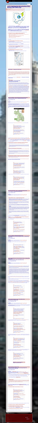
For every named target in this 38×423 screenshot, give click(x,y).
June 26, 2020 (17, 399)
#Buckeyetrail (19, 164)
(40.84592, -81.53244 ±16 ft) (19, 372)
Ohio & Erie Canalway (21, 319)
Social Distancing (18, 10)
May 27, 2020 (17, 295)
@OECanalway (15, 246)
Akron (16, 10)
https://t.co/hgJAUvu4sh (18, 355)
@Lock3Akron (23, 281)
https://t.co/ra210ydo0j (16, 394)
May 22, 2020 (17, 253)
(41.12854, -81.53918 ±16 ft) (23, 240)
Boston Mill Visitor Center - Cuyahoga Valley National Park (16, 197)
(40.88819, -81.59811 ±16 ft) (23, 303)
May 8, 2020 (17, 184)
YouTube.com (28, 419)
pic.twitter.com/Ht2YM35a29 (20, 229)
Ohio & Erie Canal (21, 374)
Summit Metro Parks (14, 10)
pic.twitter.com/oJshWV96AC (17, 397)
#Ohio (22, 393)
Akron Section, (14, 371)
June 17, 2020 (15, 315)
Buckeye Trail (8, 10)
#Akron (14, 326)
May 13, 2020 (17, 231)
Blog (9, 417)
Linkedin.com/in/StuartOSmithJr (27, 417)
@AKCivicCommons (16, 312)
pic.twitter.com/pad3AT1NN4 (17, 345)
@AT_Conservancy (16, 172)
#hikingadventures (16, 165)
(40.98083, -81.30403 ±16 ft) (20, 373)
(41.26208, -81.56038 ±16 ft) (23, 102)
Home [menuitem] (7, 2)
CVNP (20, 10)
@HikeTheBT (15, 223)
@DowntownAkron (16, 291)
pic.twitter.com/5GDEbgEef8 (17, 293)
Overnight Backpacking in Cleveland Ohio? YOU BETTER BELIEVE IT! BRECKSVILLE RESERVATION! (18, 142)
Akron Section (10, 69)
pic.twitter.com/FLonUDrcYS (17, 330)
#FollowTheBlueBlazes (16, 222)
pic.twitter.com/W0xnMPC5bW (20, 182)
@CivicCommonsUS (18, 318)
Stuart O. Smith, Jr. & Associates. (11, 420)
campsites (25, 140)
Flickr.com (27, 419)
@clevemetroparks (16, 163)
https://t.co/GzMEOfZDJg (18, 340)
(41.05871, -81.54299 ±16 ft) (23, 263)
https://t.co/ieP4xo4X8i (16, 290)
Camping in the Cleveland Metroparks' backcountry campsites (14, 148)
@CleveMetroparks (16, 126)
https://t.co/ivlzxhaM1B (16, 313)
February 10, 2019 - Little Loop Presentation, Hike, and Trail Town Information (16, 35)
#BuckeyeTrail (19, 177)
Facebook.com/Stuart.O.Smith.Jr (26, 417)
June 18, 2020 (17, 347)
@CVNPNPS (15, 179)
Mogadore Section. (26, 373)
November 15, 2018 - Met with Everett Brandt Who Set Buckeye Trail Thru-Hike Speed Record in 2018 (18, 34)
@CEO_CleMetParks (18, 138)
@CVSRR (17, 227)
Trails (9, 10)
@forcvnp (18, 179)
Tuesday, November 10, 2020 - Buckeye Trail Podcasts (14, 36)
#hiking (20, 165)
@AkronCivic (12, 281)
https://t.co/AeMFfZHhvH (22, 394)
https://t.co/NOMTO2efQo (22, 329)
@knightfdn (20, 312)
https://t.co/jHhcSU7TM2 (16, 128)
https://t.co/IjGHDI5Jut (16, 228)
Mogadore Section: (10, 385)
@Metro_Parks (20, 178)
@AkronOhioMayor (21, 311)
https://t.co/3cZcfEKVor (19, 326)
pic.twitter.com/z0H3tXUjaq (17, 251)
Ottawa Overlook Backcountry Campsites (18, 122)
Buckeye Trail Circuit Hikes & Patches (12, 37)
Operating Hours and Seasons (18, 200)
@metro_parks (17, 311)
